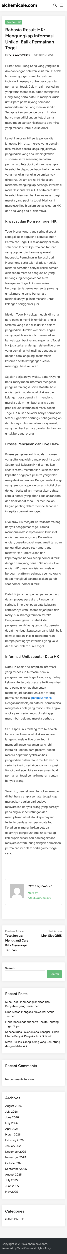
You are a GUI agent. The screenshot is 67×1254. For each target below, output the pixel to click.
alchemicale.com (19, 5)
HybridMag (44, 1248)
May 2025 (11, 1191)
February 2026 (14, 1140)
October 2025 (14, 1163)
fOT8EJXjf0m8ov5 (19, 54)
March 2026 (13, 1134)
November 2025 (15, 1157)
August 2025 (13, 1174)
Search (9, 968)
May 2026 (11, 1123)
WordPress (24, 1248)
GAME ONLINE (14, 22)
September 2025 (16, 1169)
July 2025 (11, 1180)
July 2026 (11, 1111)
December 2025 (15, 1151)
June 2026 (12, 1117)
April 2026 (11, 1128)
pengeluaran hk (41, 697)
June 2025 (12, 1186)
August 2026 (13, 1106)
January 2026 (13, 1146)
